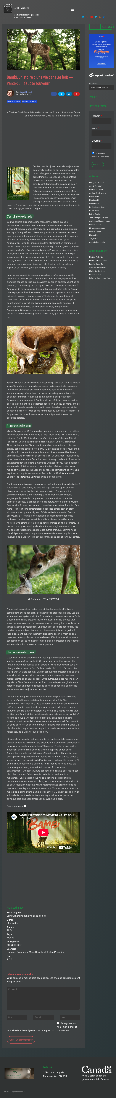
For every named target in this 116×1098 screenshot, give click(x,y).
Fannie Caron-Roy (96, 264)
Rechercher (107, 27)
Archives (93, 83)
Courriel (97, 140)
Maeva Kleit (94, 235)
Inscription (97, 164)
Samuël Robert (25, 92)
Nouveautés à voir (29, 101)
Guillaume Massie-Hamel (99, 221)
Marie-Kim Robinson (97, 271)
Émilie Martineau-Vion (98, 261)
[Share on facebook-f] (54, 94)
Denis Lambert (95, 275)
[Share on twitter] (61, 94)
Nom (95, 128)
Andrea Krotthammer (98, 193)
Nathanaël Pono (96, 190)
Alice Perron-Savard (97, 267)
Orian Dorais (94, 204)
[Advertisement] (43, 142)
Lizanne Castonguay (97, 228)
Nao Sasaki (94, 200)
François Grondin (96, 182)
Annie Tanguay (95, 186)
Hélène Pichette (96, 257)
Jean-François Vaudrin (98, 218)
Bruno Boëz (94, 211)
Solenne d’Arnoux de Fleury (100, 278)
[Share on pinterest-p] (76, 94)
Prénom (97, 115)
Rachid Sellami (95, 225)
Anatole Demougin (97, 242)
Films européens (13, 101)
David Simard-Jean (97, 207)
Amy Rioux (93, 239)
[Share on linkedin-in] (69, 94)
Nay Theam (94, 196)
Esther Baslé (94, 214)
